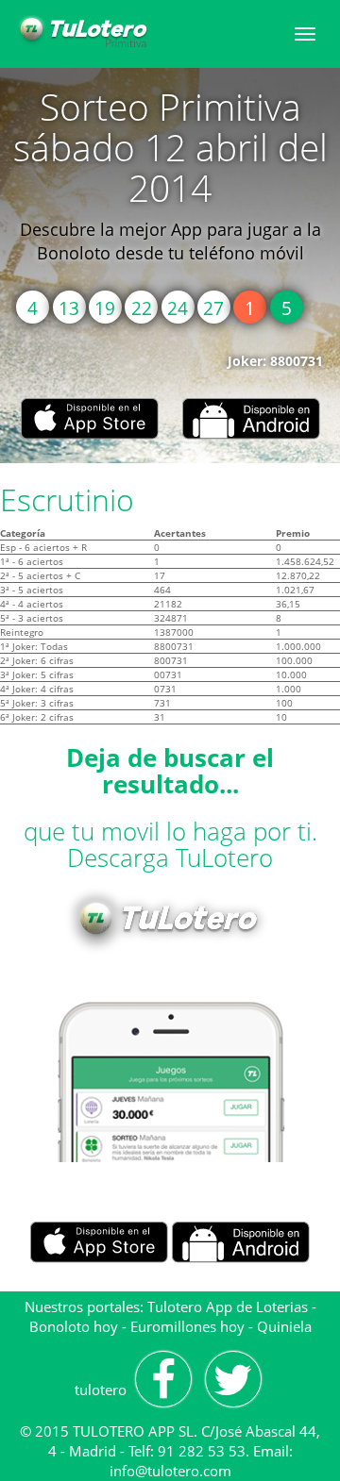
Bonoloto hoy (73, 1326)
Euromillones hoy (187, 1326)
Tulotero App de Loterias (227, 1306)
